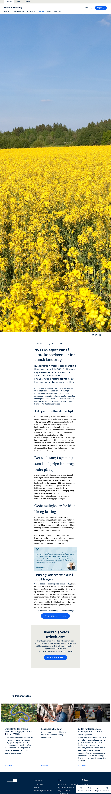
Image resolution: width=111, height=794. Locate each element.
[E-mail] (96, 335)
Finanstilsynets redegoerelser (68, 785)
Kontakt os (37, 788)
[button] (7, 11)
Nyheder (85, 785)
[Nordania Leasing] (14, 7)
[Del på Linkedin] (93, 335)
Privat (18, 2)
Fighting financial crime (66, 788)
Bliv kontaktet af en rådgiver (55, 616)
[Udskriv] (100, 335)
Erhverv (9, 2)
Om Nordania (38, 785)
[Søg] (91, 8)
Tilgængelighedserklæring (43, 791)
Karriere (27, 2)
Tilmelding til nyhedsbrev (55, 657)
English (85, 8)
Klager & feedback (64, 791)
